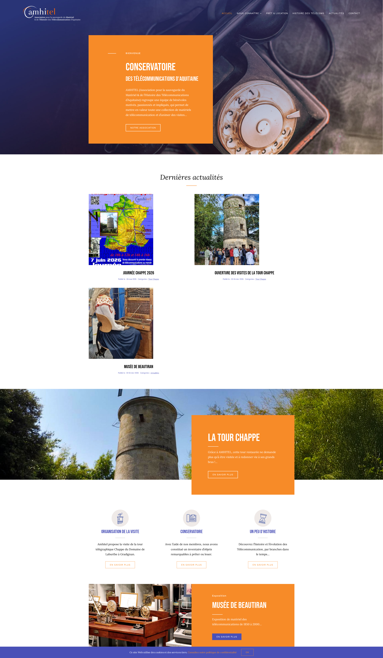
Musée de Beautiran (138, 366)
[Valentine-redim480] (121, 289)
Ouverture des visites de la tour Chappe (244, 273)
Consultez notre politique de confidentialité (212, 652)
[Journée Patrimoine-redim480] (226, 195)
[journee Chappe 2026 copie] (121, 195)
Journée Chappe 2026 (138, 273)
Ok (247, 652)
